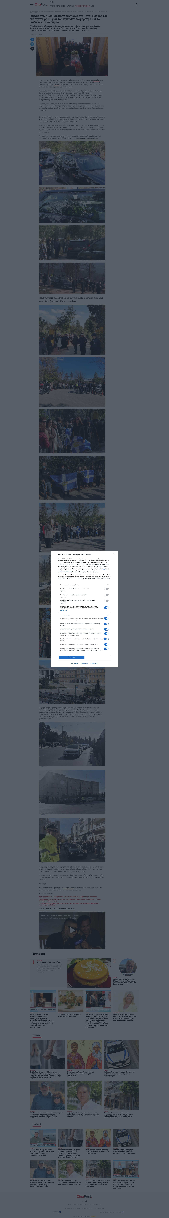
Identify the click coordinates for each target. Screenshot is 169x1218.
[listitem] (84, 585)
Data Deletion (74, 663)
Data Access (84, 663)
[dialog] (84, 609)
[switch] (106, 589)
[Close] (115, 554)
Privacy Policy (94, 663)
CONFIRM (72, 657)
